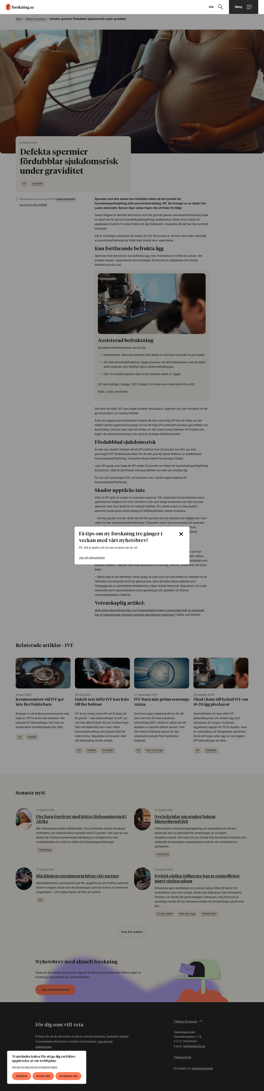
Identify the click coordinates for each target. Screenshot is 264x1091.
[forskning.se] (17, 7)
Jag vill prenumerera (92, 557)
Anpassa (21, 1076)
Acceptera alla (68, 1076)
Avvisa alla (43, 1076)
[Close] (181, 534)
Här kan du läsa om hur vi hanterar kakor (34, 1067)
